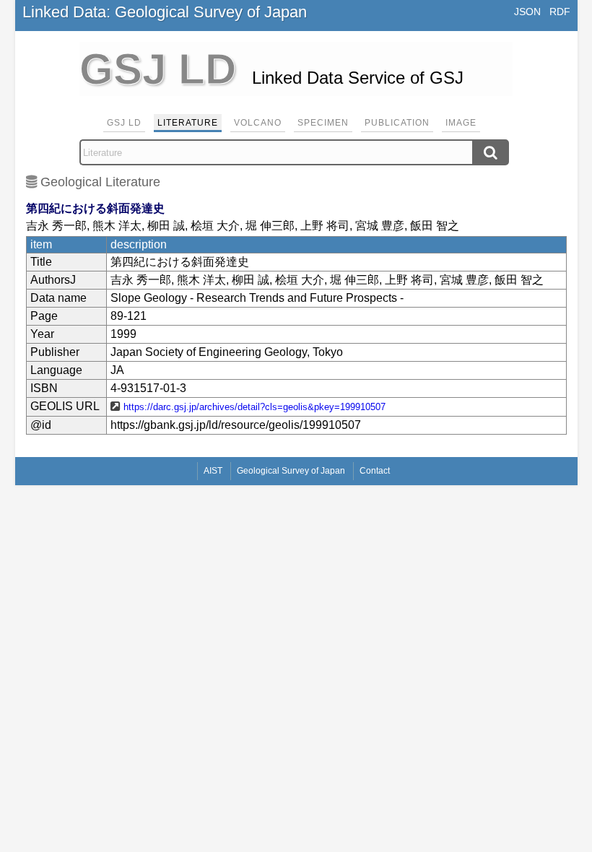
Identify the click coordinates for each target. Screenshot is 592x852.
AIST (213, 471)
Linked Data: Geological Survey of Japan (164, 12)
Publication (397, 123)
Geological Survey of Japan (291, 471)
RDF (559, 11)
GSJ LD (124, 123)
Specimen (323, 123)
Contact (375, 471)
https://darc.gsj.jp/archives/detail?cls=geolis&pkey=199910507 (254, 406)
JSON (527, 11)
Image (460, 123)
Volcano (258, 123)
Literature (187, 123)
